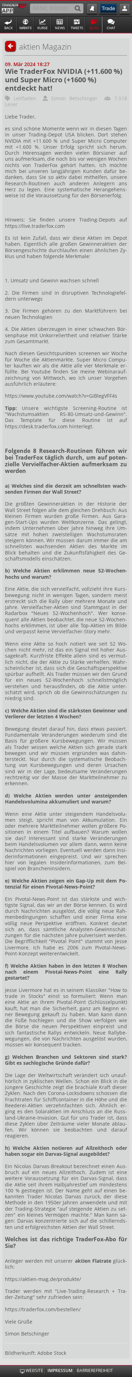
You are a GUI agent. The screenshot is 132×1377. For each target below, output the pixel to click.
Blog (94, 28)
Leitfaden (25, 98)
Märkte (25, 28)
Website (34, 1370)
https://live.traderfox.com (35, 226)
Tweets (77, 28)
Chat (111, 28)
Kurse (42, 28)
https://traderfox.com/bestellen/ (43, 1309)
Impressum (60, 1370)
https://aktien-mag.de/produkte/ (43, 1279)
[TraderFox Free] (14, 8)
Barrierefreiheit (95, 1370)
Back (8, 28)
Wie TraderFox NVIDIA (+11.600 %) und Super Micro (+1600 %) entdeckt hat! (63, 79)
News (60, 28)
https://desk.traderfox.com (36, 426)
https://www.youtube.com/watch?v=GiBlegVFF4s (61, 395)
